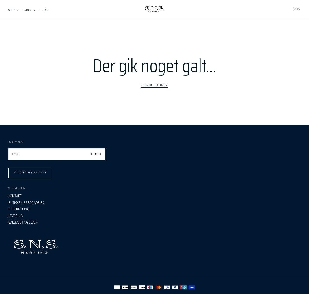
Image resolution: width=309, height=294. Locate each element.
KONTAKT (15, 196)
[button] (45, 9)
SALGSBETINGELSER (23, 222)
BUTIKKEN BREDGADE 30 (26, 202)
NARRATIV (29, 10)
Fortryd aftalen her (30, 172)
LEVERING (15, 216)
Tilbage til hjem (154, 85)
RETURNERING (18, 209)
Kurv (297, 9)
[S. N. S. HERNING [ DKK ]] (36, 247)
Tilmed (96, 154)
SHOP (11, 10)
